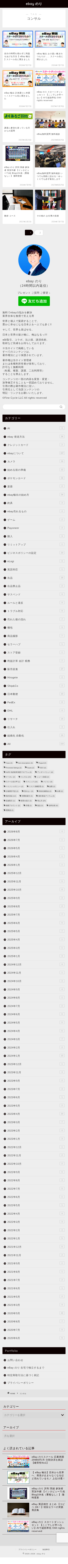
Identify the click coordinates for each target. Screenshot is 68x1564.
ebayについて (35, 453)
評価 (29, 805)
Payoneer (35, 528)
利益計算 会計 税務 (35, 660)
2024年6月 (35, 1014)
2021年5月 (35, 1296)
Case (9, 763)
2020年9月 (35, 1313)
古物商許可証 (12, 791)
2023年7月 (35, 1089)
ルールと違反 (35, 602)
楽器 (35, 486)
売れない (28, 791)
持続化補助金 (45, 791)
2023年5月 (35, 1105)
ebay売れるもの (35, 511)
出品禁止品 (35, 586)
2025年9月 (35, 898)
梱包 (35, 627)
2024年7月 (35, 1006)
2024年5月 (35, 1022)
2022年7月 (35, 1188)
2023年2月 (35, 1130)
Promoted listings (13, 768)
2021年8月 (35, 1271)
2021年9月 (35, 1263)
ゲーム (35, 519)
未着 (60, 791)
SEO (43, 768)
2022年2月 (35, 1230)
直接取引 (10, 801)
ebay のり (34, 4)
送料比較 (53, 805)
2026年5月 (35, 848)
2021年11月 (35, 1255)
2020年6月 (35, 1338)
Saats (30, 768)
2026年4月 (35, 856)
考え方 (41, 801)
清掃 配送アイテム (46, 796)
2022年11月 (35, 1155)
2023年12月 (35, 1064)
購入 (35, 536)
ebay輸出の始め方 (35, 494)
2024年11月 (35, 972)
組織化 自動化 (35, 735)
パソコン (47, 782)
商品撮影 (35, 636)
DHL (35, 710)
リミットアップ (35, 544)
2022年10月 (35, 1163)
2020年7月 (35, 1329)
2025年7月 (35, 914)
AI (35, 428)
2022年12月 (35, 1147)
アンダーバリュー (45, 772)
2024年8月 (35, 997)
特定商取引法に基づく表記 (23, 1375)
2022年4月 (35, 1213)
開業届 (9, 810)
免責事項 (46, 1549)
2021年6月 (35, 1288)
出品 (35, 577)
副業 (52, 786)
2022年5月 (35, 1205)
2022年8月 (35, 1180)
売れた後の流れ (35, 619)
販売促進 (35, 669)
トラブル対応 (35, 611)
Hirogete (35, 677)
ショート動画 (43, 777)
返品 (40, 805)
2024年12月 (35, 964)
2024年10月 (35, 981)
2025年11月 (35, 881)
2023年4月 (35, 1113)
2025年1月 (35, 956)
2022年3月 (35, 1221)
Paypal (42, 763)
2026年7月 (35, 840)
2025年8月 (35, 906)
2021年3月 (35, 1305)
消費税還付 (27, 796)
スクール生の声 (13, 782)
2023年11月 (35, 1072)
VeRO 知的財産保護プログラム (19, 772)
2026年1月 (35, 864)
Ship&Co (35, 685)
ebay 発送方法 (35, 436)
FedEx (35, 702)
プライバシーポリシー (20, 1382)
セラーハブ (35, 644)
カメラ (35, 461)
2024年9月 (35, 989)
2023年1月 (35, 1138)
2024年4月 (35, 1031)
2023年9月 (35, 1080)
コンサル (26, 777)
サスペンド (35, 594)
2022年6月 (35, 1197)
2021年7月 (35, 1280)
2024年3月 (35, 1039)
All (35, 744)
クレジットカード (35, 444)
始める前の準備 (35, 469)
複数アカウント (13, 805)
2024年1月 (35, 1055)
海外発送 (11, 796)
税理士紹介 (26, 801)
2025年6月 (35, 923)
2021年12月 (35, 1246)
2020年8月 (35, 1321)
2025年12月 (35, 873)
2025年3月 (35, 948)
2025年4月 (35, 939)
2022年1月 (35, 1238)
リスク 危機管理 (36, 786)
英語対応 (35, 569)
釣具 (35, 503)
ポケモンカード (35, 478)
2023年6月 (35, 1097)
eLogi (35, 561)
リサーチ (35, 719)
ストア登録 (35, 652)
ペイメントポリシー (14, 786)
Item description (25, 763)
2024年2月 (35, 1047)
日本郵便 (35, 694)
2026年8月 (35, 831)
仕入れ (35, 727)
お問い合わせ (15, 1360)
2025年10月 (35, 889)
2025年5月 (35, 931)
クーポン (10, 777)
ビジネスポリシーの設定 (35, 552)
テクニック (31, 782)
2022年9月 (35, 1172)
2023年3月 (35, 1122)
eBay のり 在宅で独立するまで (25, 1367)
